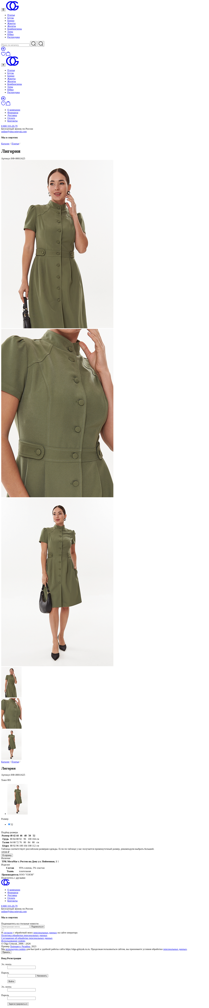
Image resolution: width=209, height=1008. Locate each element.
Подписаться (37, 927)
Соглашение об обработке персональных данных (26, 938)
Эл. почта (6, 964)
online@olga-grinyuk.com (14, 131)
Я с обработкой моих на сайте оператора (39, 932)
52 (12, 824)
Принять (6, 952)
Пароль (5, 972)
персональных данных (45, 932)
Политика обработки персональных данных (24, 935)
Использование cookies (13, 941)
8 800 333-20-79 (9, 126)
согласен (8, 932)
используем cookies (16, 949)
